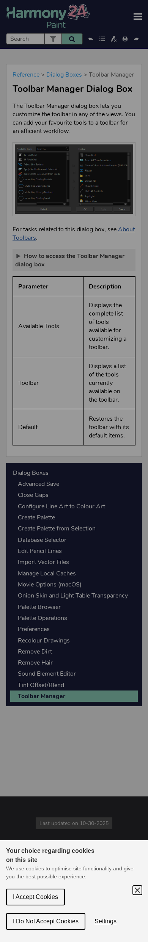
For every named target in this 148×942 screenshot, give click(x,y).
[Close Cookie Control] (137, 890)
